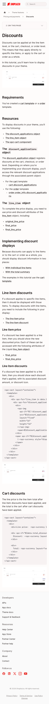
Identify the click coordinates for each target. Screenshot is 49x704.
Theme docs (7, 612)
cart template (27, 103)
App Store (6, 634)
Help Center (7, 629)
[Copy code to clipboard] (43, 389)
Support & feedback (11, 617)
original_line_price (14, 221)
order (42, 103)
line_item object (21, 349)
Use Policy (39, 696)
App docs (6, 607)
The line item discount (16, 322)
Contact (5, 661)
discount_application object (21, 158)
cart (15, 181)
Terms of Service (26, 696)
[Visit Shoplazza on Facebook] (3, 673)
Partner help (7, 643)
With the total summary (17, 271)
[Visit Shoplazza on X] (14, 673)
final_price (10, 225)
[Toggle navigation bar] (4, 4)
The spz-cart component (18, 142)
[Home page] (4, 12)
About (4, 656)
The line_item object (15, 137)
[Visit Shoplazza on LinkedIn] (9, 673)
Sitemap (24, 698)
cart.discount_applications (23, 184)
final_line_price (13, 229)
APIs (4, 603)
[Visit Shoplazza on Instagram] (20, 673)
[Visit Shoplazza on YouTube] (25, 673)
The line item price (14, 318)
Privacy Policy (11, 696)
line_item (6, 215)
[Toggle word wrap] (38, 389)
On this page (14, 25)
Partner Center (8, 639)
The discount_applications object (22, 133)
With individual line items (18, 267)
